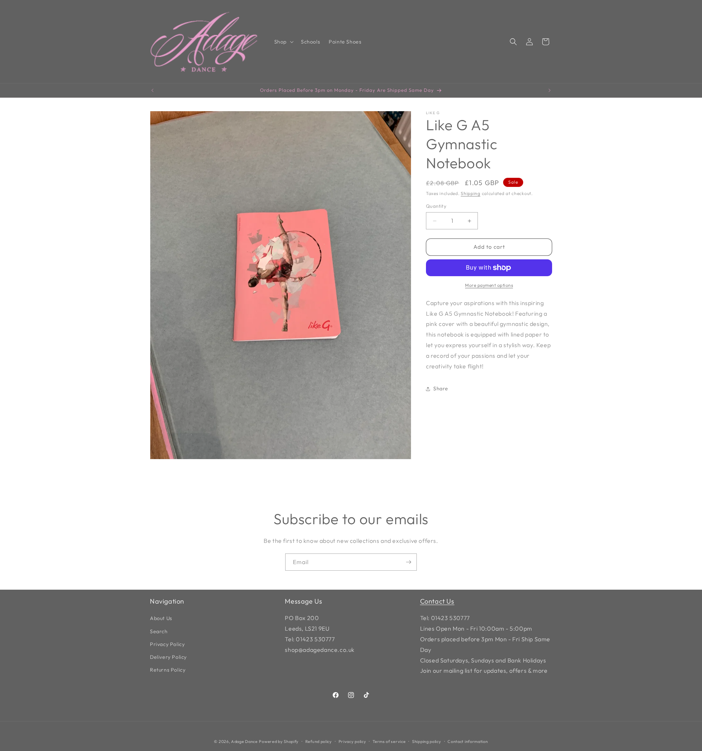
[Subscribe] (408, 562)
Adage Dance (244, 741)
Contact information (468, 741)
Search (159, 631)
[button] (283, 41)
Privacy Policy (167, 644)
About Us (161, 618)
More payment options (489, 285)
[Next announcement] (549, 90)
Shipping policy (426, 741)
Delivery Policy (168, 657)
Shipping (470, 193)
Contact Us (437, 601)
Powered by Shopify (279, 741)
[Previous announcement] (152, 90)
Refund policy (318, 741)
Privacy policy (352, 741)
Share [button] (440, 388)
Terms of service (389, 741)
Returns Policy (167, 669)
